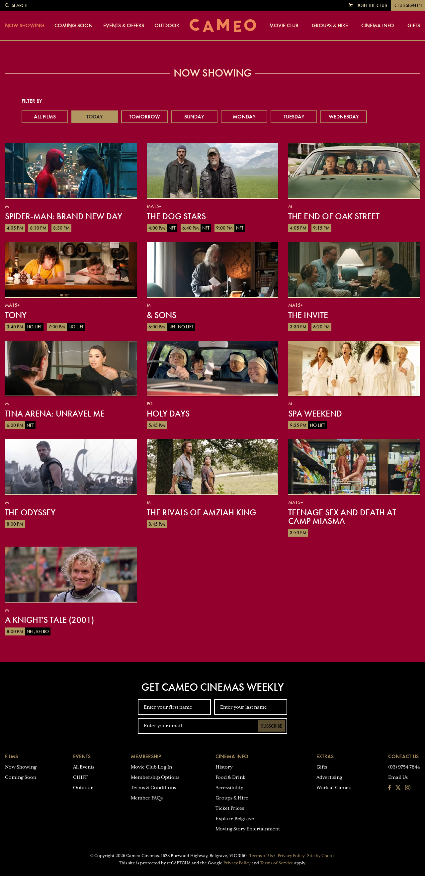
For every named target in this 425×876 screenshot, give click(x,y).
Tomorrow (144, 116)
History (223, 767)
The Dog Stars (176, 216)
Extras (325, 756)
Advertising (329, 777)
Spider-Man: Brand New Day (63, 216)
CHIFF (80, 777)
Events (82, 756)
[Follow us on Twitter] (398, 788)
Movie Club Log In (151, 767)
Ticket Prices (229, 808)
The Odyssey (30, 512)
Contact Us (403, 756)
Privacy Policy (291, 855)
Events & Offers (123, 25)
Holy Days (168, 413)
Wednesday (344, 116)
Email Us (398, 777)
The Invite (308, 315)
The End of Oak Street (334, 216)
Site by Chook (321, 855)
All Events (83, 767)
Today (94, 116)
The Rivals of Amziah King (201, 512)
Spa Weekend (315, 413)
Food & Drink (230, 777)
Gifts (413, 25)
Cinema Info (377, 25)
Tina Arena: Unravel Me (55, 413)
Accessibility (229, 787)
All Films (45, 116)
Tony (16, 315)
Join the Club (372, 5)
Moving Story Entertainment (247, 828)
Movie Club (283, 25)
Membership (146, 756)
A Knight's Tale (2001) (49, 619)
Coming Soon (73, 25)
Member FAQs (147, 797)
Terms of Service (276, 863)
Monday (244, 116)
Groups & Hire (330, 25)
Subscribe (271, 726)
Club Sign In (408, 5)
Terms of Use (262, 855)
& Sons (161, 315)
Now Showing (24, 25)
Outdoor (166, 25)
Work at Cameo (334, 787)
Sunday (194, 116)
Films (11, 756)
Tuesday (294, 116)
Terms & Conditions (153, 787)
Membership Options (155, 777)
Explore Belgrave (234, 818)
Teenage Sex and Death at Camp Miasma (342, 517)
